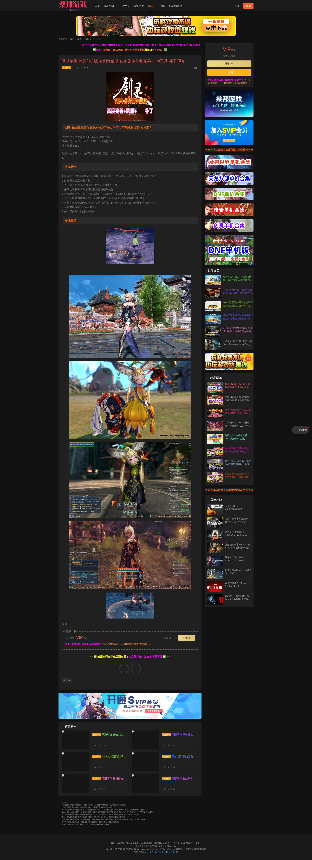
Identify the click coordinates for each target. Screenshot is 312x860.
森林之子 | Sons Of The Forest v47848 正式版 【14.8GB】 (237, 599)
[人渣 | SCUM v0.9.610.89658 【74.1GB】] (215, 509)
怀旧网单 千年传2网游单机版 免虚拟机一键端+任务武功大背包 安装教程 (178, 734)
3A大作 (125, 5)
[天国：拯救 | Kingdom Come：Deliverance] (215, 522)
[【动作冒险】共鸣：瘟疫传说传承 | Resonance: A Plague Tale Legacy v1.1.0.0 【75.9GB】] (213, 344)
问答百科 (190, 849)
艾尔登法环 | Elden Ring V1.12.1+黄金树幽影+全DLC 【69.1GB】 (237, 547)
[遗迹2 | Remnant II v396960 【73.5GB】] (215, 535)
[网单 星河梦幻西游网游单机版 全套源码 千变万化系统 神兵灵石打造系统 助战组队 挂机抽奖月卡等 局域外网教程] (145, 761)
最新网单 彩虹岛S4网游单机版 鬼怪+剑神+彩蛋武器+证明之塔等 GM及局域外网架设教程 (178, 778)
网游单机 (67, 680)
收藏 (230, 72)
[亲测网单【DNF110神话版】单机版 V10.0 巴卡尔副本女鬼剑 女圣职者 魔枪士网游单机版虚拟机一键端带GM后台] (215, 426)
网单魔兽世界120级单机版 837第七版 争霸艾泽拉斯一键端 (238, 451)
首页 (97, 5)
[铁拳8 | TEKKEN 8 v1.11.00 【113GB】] (215, 561)
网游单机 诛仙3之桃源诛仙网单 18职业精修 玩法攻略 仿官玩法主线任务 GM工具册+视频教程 (108, 734)
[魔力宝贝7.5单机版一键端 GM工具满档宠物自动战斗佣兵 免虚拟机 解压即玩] (215, 464)
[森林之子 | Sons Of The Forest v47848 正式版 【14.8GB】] (215, 599)
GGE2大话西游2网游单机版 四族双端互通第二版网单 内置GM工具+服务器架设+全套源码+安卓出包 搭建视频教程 (108, 756)
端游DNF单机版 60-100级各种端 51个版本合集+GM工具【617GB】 (237, 387)
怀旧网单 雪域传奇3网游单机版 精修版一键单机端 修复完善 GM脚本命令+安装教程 (108, 778)
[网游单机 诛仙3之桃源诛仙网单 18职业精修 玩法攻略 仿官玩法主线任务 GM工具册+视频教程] (75, 739)
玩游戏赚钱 (175, 5)
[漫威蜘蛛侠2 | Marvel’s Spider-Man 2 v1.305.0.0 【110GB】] (215, 586)
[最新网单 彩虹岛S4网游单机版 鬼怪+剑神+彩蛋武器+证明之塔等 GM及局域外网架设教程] (145, 783)
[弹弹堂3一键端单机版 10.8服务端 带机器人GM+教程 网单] (215, 439)
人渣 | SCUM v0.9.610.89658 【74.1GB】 (234, 509)
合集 (162, 5)
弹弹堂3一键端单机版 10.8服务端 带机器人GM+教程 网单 (236, 438)
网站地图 (181, 849)
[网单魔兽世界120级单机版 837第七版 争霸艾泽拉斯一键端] (215, 452)
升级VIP (186, 638)
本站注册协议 (200, 849)
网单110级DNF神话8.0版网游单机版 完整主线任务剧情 (238, 412)
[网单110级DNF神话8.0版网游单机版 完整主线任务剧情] (215, 413)
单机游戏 (109, 5)
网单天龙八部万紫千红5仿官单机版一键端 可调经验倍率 (238, 477)
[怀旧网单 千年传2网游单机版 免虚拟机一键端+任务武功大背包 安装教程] (145, 739)
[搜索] (229, 5)
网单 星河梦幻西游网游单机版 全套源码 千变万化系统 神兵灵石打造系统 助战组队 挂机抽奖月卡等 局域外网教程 (179, 756)
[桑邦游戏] (73, 5)
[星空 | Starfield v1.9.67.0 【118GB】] (215, 574)
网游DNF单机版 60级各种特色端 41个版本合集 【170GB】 (237, 399)
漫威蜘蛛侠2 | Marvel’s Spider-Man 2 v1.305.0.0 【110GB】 (237, 586)
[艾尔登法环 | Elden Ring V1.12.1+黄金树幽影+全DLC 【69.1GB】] (215, 548)
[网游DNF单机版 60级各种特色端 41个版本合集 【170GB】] (215, 400)
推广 (196, 67)
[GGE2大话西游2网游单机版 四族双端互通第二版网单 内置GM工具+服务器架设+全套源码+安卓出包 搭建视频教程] (75, 761)
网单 (150, 5)
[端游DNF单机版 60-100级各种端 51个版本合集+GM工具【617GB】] (215, 387)
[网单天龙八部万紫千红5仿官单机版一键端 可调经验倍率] (215, 477)
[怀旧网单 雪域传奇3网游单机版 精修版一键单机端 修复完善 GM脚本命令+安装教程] (75, 783)
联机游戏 (139, 5)
